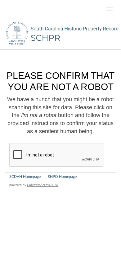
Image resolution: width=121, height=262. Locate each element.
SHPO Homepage (62, 176)
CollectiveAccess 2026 (42, 185)
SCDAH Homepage (25, 176)
